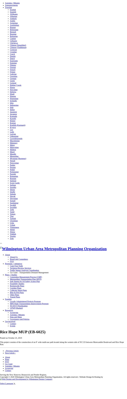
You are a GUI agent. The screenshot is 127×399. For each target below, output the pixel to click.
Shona (12, 190)
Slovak (12, 196)
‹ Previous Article (12, 351)
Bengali (13, 32)
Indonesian (14, 105)
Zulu (12, 238)
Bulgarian (14, 36)
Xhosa (12, 232)
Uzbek (12, 225)
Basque (13, 27)
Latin (12, 132)
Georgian (13, 76)
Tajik (12, 210)
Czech (12, 54)
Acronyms (14, 312)
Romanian (14, 176)
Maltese (13, 150)
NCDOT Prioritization (19, 306)
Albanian (13, 16)
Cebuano (13, 41)
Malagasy (13, 143)
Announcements (11, 5)
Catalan (13, 39)
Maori (12, 152)
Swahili (13, 205)
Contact (13, 324)
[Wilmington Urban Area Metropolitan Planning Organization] (53, 248)
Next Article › (10, 353)
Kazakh (13, 118)
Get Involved (10, 321)
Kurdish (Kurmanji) (17, 125)
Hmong (13, 96)
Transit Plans (15, 297)
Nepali (12, 161)
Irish (11, 107)
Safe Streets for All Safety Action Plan (25, 281)
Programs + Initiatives (13, 264)
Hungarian (14, 98)
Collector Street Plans (18, 290)
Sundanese (14, 203)
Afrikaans (14, 14)
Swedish (13, 207)
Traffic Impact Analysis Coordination (24, 270)
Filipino (13, 65)
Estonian (13, 63)
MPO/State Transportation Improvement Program (29, 304)
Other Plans (14, 295)
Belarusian (14, 30)
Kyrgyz (13, 127)
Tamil (12, 212)
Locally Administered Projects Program (25, 301)
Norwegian (14, 163)
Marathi (13, 154)
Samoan (13, 181)
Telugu (12, 214)
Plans (7, 359)
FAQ (12, 261)
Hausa (12, 87)
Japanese (13, 112)
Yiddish (13, 234)
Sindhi (12, 192)
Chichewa (14, 43)
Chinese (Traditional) (18, 47)
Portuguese (14, 172)
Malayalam (14, 147)
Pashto (12, 165)
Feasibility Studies (17, 284)
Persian (13, 167)
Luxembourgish (16, 138)
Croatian (13, 52)
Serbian (13, 185)
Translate (8, 7)
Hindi (12, 94)
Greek (12, 81)
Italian (12, 110)
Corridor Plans (15, 288)
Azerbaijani (14, 25)
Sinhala (13, 194)
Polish (12, 170)
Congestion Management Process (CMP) (26, 277)
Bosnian (13, 34)
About (7, 255)
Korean (13, 123)
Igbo (12, 103)
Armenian (14, 23)
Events (12, 326)
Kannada (13, 116)
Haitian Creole (15, 85)
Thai (12, 216)
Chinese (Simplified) (18, 45)
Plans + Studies (11, 275)
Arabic (12, 21)
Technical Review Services (20, 268)
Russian (13, 178)
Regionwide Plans (17, 286)
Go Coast (8, 364)
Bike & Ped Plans (17, 293)
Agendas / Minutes (12, 3)
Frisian (12, 72)
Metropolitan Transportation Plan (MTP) (26, 279)
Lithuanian (14, 136)
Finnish (13, 67)
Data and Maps (16, 317)
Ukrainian (14, 221)
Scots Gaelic (15, 183)
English (13, 10)
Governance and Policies (19, 319)
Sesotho (13, 187)
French (12, 70)
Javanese (13, 114)
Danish (13, 56)
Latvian (13, 134)
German (13, 79)
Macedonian (15, 141)
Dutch (12, 59)
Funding (8, 299)
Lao (11, 130)
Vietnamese (14, 227)
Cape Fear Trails (16, 266)
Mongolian (14, 156)
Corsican (13, 50)
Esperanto (14, 61)
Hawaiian (13, 90)
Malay (12, 145)
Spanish (13, 12)
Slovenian (14, 198)
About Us (14, 257)
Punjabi (13, 174)
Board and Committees (19, 259)
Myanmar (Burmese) (18, 158)
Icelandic (13, 101)
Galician (13, 74)
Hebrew (13, 92)
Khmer (12, 121)
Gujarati (13, 83)
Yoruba (13, 236)
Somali (12, 201)
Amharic (13, 19)
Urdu (12, 223)
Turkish (13, 218)
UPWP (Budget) (16, 308)
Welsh (12, 230)
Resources (9, 310)
